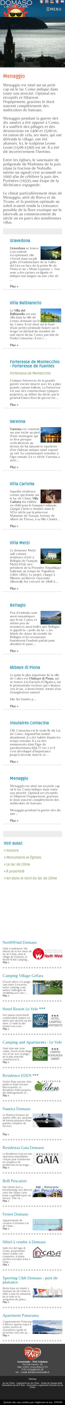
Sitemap (32, 1379)
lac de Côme (9, 1383)
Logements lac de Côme (27, 1383)
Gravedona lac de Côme (13, 1385)
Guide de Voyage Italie (51, 1383)
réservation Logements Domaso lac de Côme (45, 1386)
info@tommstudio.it (38, 1372)
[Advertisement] (32, 913)
